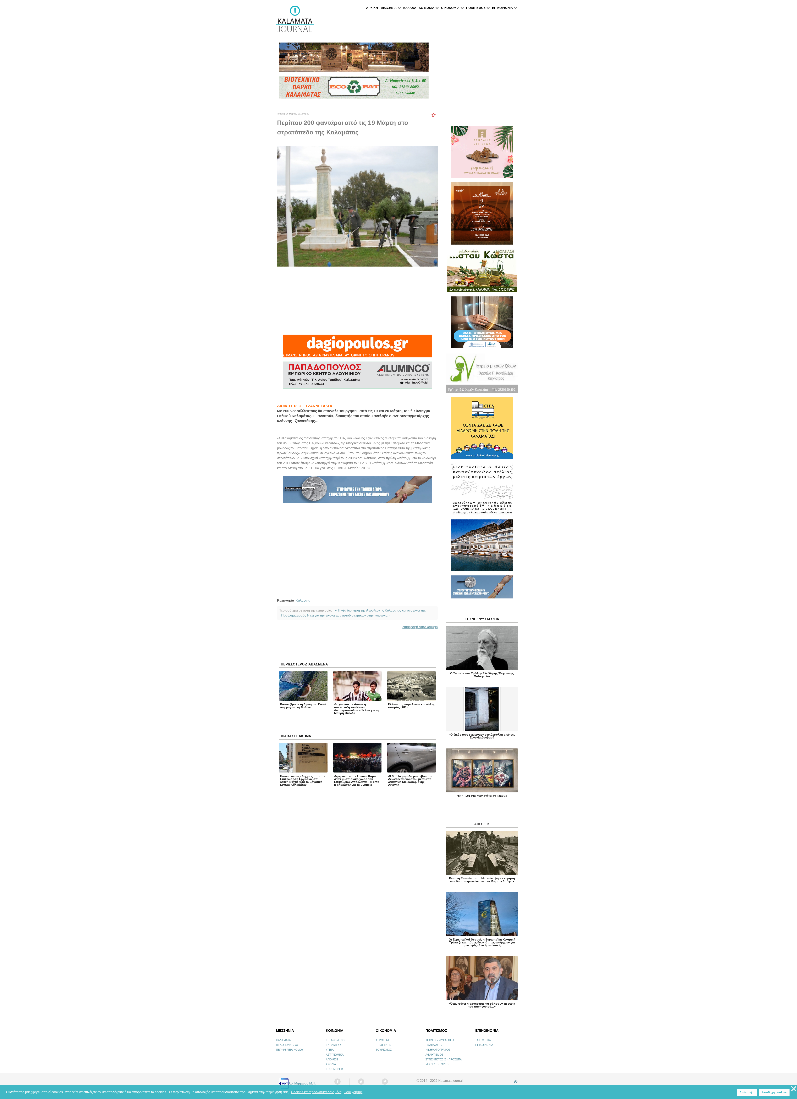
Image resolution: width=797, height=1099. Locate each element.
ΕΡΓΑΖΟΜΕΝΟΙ (335, 1040)
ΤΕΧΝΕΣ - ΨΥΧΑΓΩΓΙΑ (439, 1040)
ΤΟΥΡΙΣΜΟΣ (384, 1049)
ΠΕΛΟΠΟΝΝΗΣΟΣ (287, 1045)
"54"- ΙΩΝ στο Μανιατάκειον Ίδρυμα (482, 795)
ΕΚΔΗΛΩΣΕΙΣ (434, 1045)
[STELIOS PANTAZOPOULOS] (482, 491)
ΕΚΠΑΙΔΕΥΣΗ (334, 1045)
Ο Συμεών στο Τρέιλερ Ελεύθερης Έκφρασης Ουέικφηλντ (482, 675)
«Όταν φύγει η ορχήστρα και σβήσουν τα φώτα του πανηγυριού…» (482, 1005)
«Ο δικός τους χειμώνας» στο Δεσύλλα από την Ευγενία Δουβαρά (482, 736)
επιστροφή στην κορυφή (420, 627)
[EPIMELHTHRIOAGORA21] (482, 589)
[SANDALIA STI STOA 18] (482, 154)
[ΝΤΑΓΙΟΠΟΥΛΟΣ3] (357, 348)
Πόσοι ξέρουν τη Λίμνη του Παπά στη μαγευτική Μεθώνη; (303, 706)
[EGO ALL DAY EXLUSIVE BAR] (354, 59)
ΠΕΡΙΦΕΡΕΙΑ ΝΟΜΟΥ (290, 1049)
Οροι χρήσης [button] (353, 1092)
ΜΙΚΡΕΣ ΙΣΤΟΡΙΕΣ (437, 1064)
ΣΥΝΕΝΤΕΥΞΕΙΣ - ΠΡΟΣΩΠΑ (443, 1059)
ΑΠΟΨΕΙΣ (332, 1059)
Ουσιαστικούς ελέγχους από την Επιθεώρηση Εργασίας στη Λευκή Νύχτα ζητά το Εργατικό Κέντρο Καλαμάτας (302, 780)
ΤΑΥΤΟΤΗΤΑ (483, 1040)
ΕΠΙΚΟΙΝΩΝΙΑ (484, 1045)
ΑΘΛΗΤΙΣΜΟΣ (434, 1054)
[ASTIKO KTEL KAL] (482, 430)
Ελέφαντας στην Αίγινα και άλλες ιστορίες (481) (411, 706)
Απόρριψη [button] (747, 1092)
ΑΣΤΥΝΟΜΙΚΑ (335, 1054)
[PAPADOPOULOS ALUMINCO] (357, 377)
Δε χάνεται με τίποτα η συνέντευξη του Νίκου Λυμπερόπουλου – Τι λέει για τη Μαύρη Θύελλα (356, 709)
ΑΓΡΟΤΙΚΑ (382, 1040)
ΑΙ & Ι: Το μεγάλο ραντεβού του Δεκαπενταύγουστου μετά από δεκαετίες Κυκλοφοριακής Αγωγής (410, 780)
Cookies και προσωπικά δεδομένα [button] (316, 1092)
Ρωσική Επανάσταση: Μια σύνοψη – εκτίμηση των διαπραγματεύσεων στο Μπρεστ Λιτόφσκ (482, 880)
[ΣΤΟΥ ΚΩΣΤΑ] (482, 272)
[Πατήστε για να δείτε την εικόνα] (357, 206)
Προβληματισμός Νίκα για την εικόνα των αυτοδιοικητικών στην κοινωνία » (335, 615)
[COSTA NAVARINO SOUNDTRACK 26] (482, 215)
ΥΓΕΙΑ (330, 1049)
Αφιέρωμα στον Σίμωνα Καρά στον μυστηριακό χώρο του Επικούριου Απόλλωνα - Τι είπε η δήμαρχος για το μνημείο (356, 780)
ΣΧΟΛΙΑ (331, 1064)
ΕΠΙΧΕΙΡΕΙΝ (383, 1045)
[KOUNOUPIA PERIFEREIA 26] (482, 324)
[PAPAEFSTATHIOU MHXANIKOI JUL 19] (482, 547)
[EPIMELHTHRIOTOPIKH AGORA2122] (357, 491)
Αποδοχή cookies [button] (774, 1092)
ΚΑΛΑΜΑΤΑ (283, 1040)
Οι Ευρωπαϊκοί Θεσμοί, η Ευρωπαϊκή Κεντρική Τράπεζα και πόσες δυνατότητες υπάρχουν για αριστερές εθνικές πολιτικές (482, 942)
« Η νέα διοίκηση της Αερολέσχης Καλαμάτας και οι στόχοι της (380, 610)
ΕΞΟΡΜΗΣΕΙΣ (334, 1069)
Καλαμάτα (303, 600)
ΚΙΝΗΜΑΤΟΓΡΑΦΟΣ (437, 1049)
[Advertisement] (357, 301)
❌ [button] (794, 1089)
